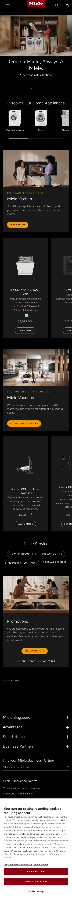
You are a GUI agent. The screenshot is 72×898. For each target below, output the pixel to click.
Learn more (17, 225)
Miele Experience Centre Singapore (21, 788)
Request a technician (22, 563)
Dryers (41, 122)
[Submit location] (67, 768)
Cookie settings (36, 891)
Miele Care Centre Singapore (18, 794)
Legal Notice (10, 864)
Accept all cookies (35, 871)
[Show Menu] (8, 5)
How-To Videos (20, 554)
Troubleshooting (50, 554)
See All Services (56, 562)
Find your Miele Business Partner (28, 760)
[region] (36, 848)
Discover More (34, 651)
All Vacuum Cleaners (24, 424)
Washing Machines (15, 122)
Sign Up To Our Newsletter (37, 661)
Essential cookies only (36, 881)
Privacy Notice (24, 864)
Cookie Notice (40, 864)
